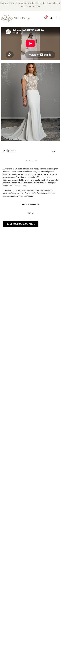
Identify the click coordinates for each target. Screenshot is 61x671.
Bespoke (25, 196)
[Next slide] (54, 101)
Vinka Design (22, 18)
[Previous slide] (6, 101)
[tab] (30, 161)
